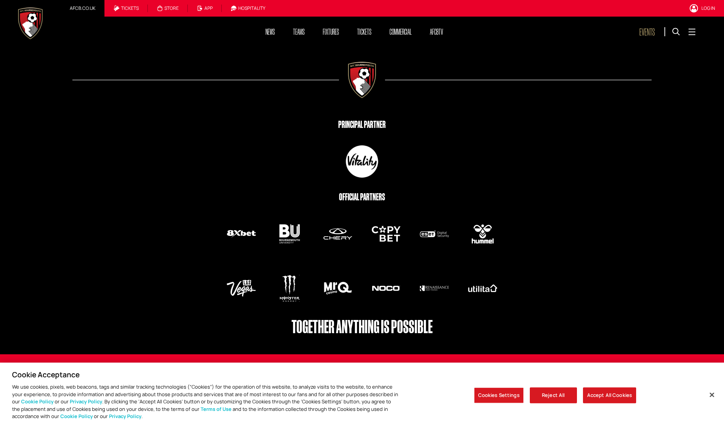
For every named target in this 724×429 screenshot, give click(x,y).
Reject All (553, 395)
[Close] (712, 395)
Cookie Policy (37, 401)
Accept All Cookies (609, 395)
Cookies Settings (499, 395)
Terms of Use (216, 409)
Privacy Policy (86, 401)
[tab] (82, 8)
